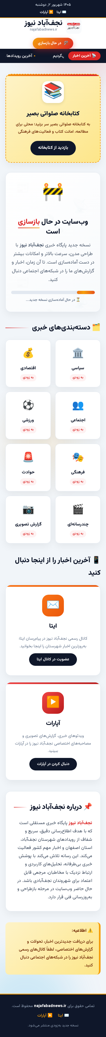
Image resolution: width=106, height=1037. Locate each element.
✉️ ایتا (61, 12)
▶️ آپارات (46, 12)
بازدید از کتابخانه (53, 147)
